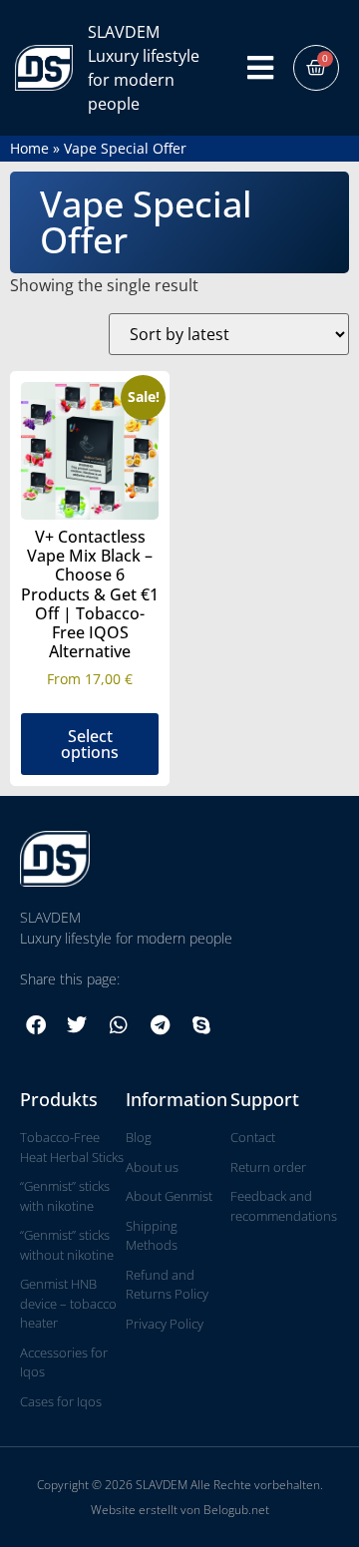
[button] (36, 1025)
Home (29, 148)
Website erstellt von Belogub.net (180, 1509)
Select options (90, 744)
